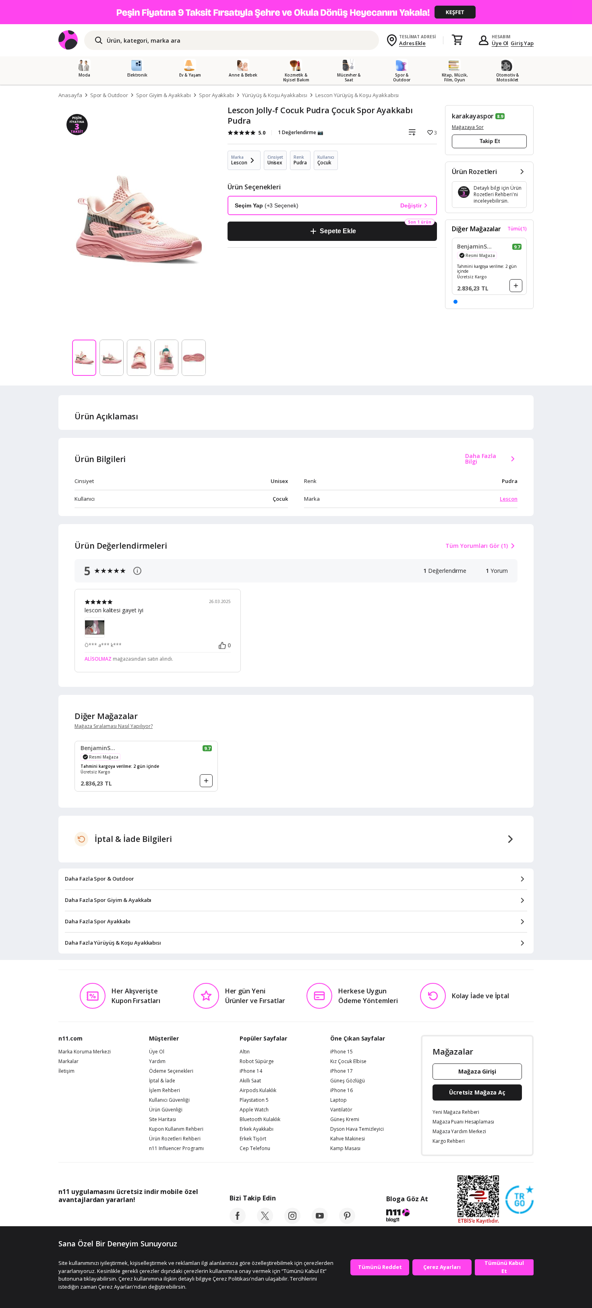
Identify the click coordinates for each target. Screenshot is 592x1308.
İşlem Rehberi (164, 1090)
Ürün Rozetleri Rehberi (175, 1139)
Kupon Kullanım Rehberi (176, 1129)
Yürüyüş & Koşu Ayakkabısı (274, 95)
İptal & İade (162, 1081)
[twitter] (265, 1221)
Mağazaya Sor (468, 127)
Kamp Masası (345, 1148)
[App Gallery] (179, 1218)
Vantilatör (341, 1110)
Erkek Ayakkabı (256, 1129)
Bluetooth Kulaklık (260, 1119)
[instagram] (292, 1221)
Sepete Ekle (338, 231)
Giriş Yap (522, 43)
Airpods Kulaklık (258, 1090)
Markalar (68, 1061)
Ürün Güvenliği (165, 1110)
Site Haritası (162, 1119)
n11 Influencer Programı (176, 1148)
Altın (245, 1052)
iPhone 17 (341, 1071)
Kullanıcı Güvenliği (169, 1100)
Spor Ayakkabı (216, 95)
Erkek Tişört (253, 1139)
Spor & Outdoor (109, 95)
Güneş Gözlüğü (347, 1081)
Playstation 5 (254, 1100)
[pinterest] (347, 1221)
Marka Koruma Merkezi (84, 1052)
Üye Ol (500, 43)
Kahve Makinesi (347, 1139)
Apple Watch (254, 1110)
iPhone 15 (341, 1052)
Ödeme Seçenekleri (171, 1071)
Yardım (157, 1061)
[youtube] (320, 1221)
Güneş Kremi (344, 1119)
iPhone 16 (341, 1090)
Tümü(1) (517, 229)
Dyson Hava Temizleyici (357, 1129)
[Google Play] (133, 1218)
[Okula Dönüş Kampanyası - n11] (296, 12)
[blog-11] (407, 1217)
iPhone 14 (251, 1071)
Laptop (338, 1100)
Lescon (508, 498)
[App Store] (83, 1218)
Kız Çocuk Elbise (348, 1061)
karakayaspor (473, 116)
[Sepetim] (457, 40)
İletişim (66, 1071)
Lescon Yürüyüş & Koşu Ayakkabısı (357, 95)
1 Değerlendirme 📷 (300, 132)
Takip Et (490, 141)
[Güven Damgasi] (519, 1200)
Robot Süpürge (257, 1061)
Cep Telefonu (255, 1148)
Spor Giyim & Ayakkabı (163, 95)
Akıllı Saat (250, 1081)
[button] (455, 302)
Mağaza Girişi (477, 1071)
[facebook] (238, 1221)
